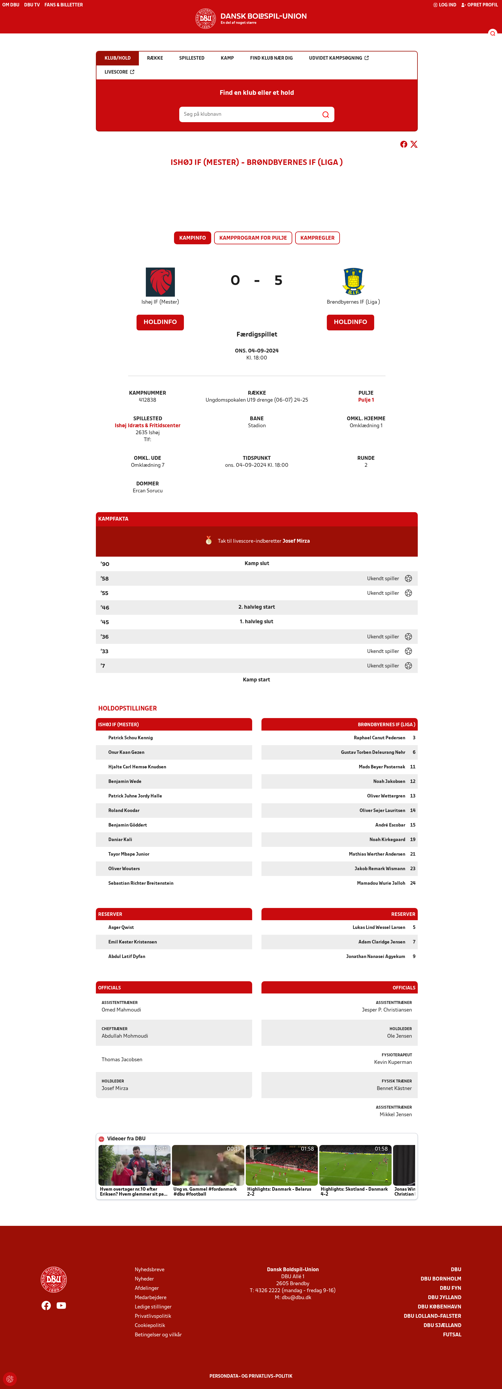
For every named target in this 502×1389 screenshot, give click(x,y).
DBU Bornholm (441, 1279)
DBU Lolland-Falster (432, 1316)
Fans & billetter (63, 5)
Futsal (452, 1335)
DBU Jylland (444, 1297)
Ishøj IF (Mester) (160, 302)
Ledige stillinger (153, 1307)
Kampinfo (192, 238)
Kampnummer (147, 393)
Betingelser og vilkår (158, 1335)
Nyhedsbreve (149, 1269)
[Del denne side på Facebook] (403, 145)
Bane (257, 418)
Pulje (366, 393)
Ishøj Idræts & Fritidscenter (147, 425)
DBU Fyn (450, 1288)
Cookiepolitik (150, 1325)
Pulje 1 (366, 400)
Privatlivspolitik (153, 1316)
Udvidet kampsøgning (335, 58)
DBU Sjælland (442, 1325)
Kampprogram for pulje (253, 238)
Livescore (116, 72)
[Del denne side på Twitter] (414, 145)
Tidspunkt (257, 458)
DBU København (439, 1307)
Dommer (147, 484)
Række (257, 393)
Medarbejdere (150, 1297)
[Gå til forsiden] (251, 18)
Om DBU (10, 5)
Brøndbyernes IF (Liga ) (353, 302)
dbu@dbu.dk (296, 1297)
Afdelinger (147, 1288)
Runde (366, 458)
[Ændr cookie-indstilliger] (10, 1379)
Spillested (147, 418)
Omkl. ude (147, 458)
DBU (456, 1269)
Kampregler (317, 238)
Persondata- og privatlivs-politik (251, 1376)
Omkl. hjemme (366, 418)
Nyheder (144, 1279)
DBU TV (32, 5)
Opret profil (482, 5)
